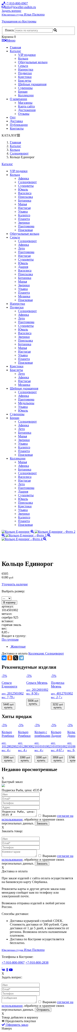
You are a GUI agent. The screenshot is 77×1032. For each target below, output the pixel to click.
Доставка (16, 121)
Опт (13, 117)
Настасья (24, 208)
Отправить (43, 1009)
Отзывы (23, 113)
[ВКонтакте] (4, 657)
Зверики (24, 222)
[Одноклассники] (9, 657)
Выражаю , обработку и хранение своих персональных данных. (37, 819)
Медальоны (26, 403)
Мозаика (24, 296)
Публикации (19, 124)
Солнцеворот (27, 182)
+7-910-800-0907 (13, 962)
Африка (23, 178)
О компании (18, 99)
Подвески (25, 73)
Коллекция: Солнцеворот (46, 653)
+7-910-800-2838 (36, 962)
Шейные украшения (32, 84)
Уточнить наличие (15, 584)
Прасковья (25, 230)
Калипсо (24, 215)
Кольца (23, 58)
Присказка (25, 197)
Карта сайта (26, 106)
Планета (24, 219)
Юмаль (23, 189)
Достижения (27, 110)
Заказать (42, 823)
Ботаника (24, 200)
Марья (22, 204)
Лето (21, 248)
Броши (23, 91)
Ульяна (23, 211)
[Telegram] (21, 657)
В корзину (9, 602)
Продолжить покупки (20, 1021)
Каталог (15, 51)
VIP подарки (27, 54)
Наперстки (25, 69)
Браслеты (24, 80)
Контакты (17, 128)
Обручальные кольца (32, 62)
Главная (15, 47)
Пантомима (26, 226)
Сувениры (25, 88)
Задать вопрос (11, 10)
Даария (23, 267)
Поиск (9, 30)
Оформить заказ (16, 1024)
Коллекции (26, 95)
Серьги (23, 66)
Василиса (24, 193)
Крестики (25, 77)
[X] (15, 657)
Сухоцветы (26, 185)
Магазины (25, 102)
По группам (10, 639)
